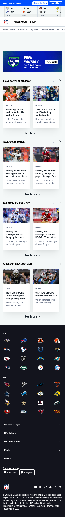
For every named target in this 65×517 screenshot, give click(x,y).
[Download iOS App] (10, 472)
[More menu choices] (60, 22)
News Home (9, 29)
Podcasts (22, 29)
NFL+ (5, 3)
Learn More (56, 3)
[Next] (63, 11)
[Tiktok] (46, 487)
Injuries (34, 29)
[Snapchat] (50, 487)
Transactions (47, 29)
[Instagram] (41, 487)
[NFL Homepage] (6, 22)
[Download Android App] (27, 472)
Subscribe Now (40, 3)
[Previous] (2, 11)
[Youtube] (36, 487)
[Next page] (60, 81)
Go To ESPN (51, 62)
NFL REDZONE (15, 3)
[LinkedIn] (60, 487)
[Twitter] (55, 487)
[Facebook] (31, 487)
